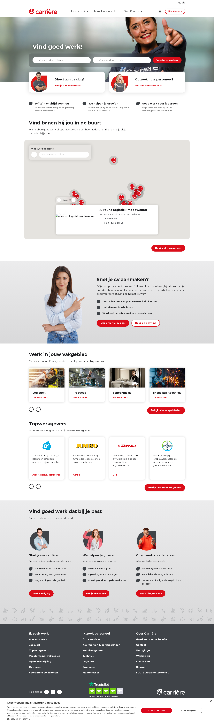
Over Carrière (131, 11)
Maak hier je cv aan (112, 323)
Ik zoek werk (77, 11)
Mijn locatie (34, 155)
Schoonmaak (122, 392)
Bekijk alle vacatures (168, 248)
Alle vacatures (38, 639)
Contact (141, 645)
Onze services (91, 639)
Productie (79, 392)
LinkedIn (53, 692)
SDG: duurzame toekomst (152, 672)
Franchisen (143, 661)
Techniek (88, 656)
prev (31, 409)
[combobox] (122, 60)
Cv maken (35, 667)
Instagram (59, 692)
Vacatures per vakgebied (45, 656)
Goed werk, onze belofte (151, 639)
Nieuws (140, 667)
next (38, 409)
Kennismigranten (93, 650)
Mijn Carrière (175, 11)
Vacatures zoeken (167, 60)
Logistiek (39, 392)
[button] (74, 194)
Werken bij (143, 656)
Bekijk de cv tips (145, 323)
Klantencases (91, 672)
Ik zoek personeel (104, 11)
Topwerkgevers (39, 650)
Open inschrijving (40, 661)
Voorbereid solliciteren (43, 672)
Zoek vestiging (41, 593)
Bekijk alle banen (96, 593)
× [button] (211, 701)
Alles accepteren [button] (156, 710)
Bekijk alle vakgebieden (166, 410)
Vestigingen (143, 650)
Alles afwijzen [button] (188, 710)
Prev (59, 200)
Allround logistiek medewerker (123, 210)
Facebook (46, 692)
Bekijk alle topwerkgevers (164, 487)
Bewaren (62, 212)
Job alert (34, 645)
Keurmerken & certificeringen (101, 645)
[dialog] (107, 710)
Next (73, 200)
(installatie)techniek (167, 392)
